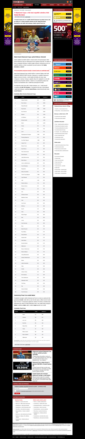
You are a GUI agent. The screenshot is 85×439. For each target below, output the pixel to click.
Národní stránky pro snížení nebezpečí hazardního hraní (57, 434)
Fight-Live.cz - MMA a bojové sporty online (23, 403)
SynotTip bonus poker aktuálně (60, 116)
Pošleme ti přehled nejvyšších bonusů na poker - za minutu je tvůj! (30, 386)
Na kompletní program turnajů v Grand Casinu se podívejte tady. (32, 70)
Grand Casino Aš (26, 7)
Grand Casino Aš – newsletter (60, 165)
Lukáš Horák (27, 16)
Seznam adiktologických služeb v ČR (36, 434)
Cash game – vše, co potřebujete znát (61, 131)
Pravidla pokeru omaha (59, 137)
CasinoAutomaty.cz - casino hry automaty (41, 409)
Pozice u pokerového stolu (59, 135)
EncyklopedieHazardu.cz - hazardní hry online (41, 405)
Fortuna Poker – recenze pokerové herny (62, 110)
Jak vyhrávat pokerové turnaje (60, 129)
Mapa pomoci (45, 434)
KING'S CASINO (20, 7)
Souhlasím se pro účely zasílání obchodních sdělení (30, 391)
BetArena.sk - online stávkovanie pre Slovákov (23, 414)
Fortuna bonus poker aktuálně (60, 118)
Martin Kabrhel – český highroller (60, 173)
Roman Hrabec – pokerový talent (60, 169)
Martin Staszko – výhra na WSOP (60, 171)
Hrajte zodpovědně (16, 340)
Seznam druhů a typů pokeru (60, 139)
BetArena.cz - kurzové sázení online (22, 401)
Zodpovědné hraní (58, 425)
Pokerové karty (57, 158)
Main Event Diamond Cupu (21, 73)
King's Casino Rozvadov (59, 160)
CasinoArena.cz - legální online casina (40, 403)
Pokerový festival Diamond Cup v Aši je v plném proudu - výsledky (42, 353)
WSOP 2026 (57, 167)
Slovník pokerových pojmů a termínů (61, 133)
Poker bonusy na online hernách (60, 148)
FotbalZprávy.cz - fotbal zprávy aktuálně (22, 405)
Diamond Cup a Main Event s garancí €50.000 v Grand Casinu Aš (42, 364)
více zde (37, 341)
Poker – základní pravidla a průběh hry (61, 124)
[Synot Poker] (62, 38)
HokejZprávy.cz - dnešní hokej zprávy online (23, 407)
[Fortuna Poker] (77, 45)
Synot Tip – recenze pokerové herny (61, 108)
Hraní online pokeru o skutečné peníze (61, 150)
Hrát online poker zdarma (59, 146)
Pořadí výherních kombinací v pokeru (61, 126)
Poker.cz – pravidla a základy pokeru (40, 401)
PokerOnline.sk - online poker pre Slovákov (41, 417)
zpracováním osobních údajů (26, 391)
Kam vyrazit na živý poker (59, 156)
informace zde (34, 430)
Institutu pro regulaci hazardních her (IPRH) (37, 425)
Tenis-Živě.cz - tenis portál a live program (23, 409)
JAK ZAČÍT (14, 7)
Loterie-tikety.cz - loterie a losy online (40, 407)
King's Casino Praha (58, 162)
